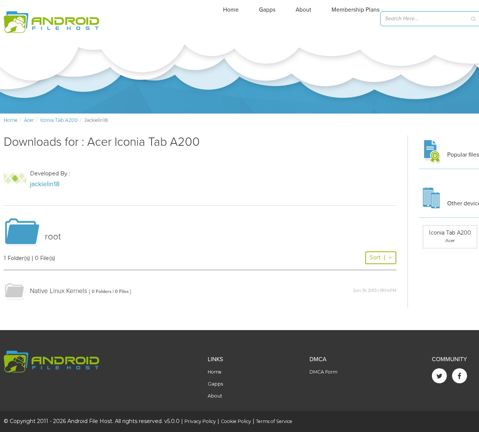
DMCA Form (323, 372)
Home (231, 9)
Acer (29, 120)
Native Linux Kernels (58, 291)
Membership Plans (355, 9)
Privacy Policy (200, 421)
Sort (377, 257)
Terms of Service (274, 421)
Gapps (267, 9)
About (303, 9)
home (11, 120)
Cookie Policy (236, 421)
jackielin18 (45, 184)
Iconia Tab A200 (59, 120)
